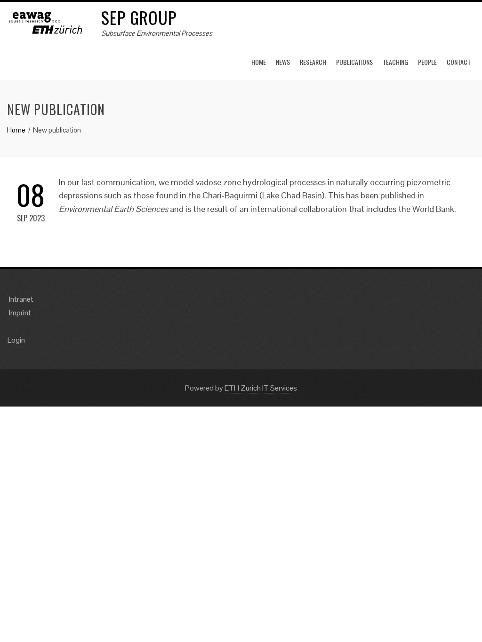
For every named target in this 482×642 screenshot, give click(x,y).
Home (258, 62)
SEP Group (139, 17)
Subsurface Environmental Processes (156, 33)
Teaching (395, 62)
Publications (354, 62)
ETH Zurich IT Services (261, 388)
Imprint (20, 313)
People (427, 62)
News (283, 62)
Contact (459, 62)
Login (16, 340)
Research (313, 62)
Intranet (21, 299)
